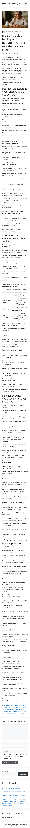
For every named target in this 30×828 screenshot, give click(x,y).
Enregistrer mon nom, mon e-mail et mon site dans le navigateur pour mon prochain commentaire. (15, 756)
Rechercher (5, 771)
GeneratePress (15, 825)
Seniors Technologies (11, 3)
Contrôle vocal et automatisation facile (15, 705)
